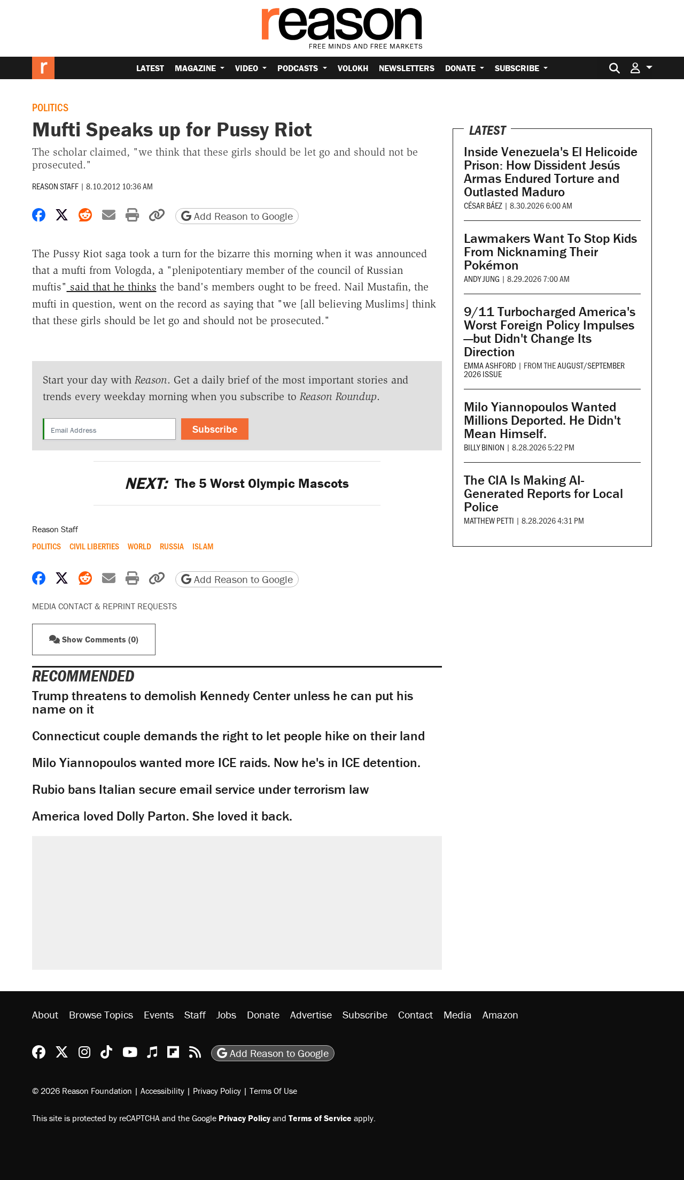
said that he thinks (112, 286)
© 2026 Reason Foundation (82, 1090)
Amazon (500, 1014)
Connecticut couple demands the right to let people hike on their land (228, 735)
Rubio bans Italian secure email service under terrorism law (200, 789)
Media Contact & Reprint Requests (104, 606)
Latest (150, 68)
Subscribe (518, 68)
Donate (461, 68)
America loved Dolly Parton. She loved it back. (162, 816)
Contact (415, 1014)
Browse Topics (101, 1014)
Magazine (196, 68)
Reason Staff (55, 185)
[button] (641, 67)
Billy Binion (484, 447)
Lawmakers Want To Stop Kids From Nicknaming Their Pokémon (550, 251)
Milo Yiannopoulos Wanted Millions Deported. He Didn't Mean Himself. (542, 420)
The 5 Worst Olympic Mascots (237, 483)
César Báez (483, 205)
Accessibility (162, 1090)
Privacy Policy (217, 1090)
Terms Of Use (273, 1090)
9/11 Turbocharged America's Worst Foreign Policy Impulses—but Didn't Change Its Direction (549, 331)
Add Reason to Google (242, 216)
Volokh (353, 68)
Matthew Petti (489, 520)
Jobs (226, 1014)
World (139, 546)
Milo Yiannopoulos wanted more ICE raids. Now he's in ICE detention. (226, 762)
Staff (195, 1014)
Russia (172, 546)
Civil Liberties (94, 546)
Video (247, 68)
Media (458, 1014)
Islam (202, 546)
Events (159, 1014)
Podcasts (298, 68)
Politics (50, 107)
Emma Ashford (490, 365)
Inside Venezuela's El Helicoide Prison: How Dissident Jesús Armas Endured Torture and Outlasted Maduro (551, 171)
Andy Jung (482, 278)
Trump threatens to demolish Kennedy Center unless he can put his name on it (222, 702)
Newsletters (406, 68)
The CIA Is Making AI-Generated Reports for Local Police (543, 493)
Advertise (311, 1014)
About (45, 1014)
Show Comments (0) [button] (99, 639)
